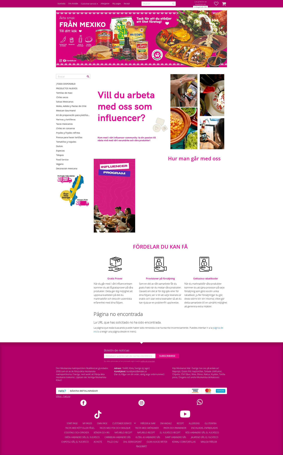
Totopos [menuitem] (60, 155)
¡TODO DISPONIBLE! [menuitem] (66, 83)
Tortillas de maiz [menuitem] (64, 92)
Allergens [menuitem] (194, 423)
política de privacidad (148, 361)
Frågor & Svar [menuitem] (147, 423)
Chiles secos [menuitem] (62, 97)
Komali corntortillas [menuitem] (184, 441)
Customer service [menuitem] (88, 4)
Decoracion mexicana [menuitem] (66, 168)
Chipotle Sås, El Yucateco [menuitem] (75, 441)
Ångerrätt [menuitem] (141, 446)
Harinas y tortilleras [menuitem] (66, 119)
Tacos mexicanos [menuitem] (64, 124)
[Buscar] (173, 4)
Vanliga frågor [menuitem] (209, 441)
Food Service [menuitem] (62, 159)
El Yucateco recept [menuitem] (170, 432)
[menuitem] (222, 440)
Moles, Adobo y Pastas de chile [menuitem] (71, 106)
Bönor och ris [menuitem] (102, 432)
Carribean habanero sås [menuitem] (118, 437)
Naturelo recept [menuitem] (123, 432)
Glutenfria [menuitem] (210, 423)
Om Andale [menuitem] (73, 3)
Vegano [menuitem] (59, 164)
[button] (217, 3)
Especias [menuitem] (60, 150)
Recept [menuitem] (127, 3)
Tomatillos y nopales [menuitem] (66, 141)
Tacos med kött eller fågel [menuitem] (80, 428)
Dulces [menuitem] (59, 146)
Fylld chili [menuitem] (112, 441)
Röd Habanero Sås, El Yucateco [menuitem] (202, 432)
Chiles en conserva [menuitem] (65, 128)
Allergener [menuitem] (105, 3)
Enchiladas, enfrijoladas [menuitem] (204, 428)
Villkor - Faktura (63, 396)
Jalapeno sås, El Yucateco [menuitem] (204, 437)
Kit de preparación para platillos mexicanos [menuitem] (73, 115)
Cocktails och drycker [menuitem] (76, 432)
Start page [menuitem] (72, 423)
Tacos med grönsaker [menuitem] (147, 428)
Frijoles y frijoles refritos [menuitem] (68, 132)
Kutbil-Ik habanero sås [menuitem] (148, 437)
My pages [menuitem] (116, 3)
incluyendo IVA (200, 7)
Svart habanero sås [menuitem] (175, 437)
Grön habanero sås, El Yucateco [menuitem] (82, 437)
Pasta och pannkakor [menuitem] (175, 428)
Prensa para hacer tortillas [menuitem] (69, 137)
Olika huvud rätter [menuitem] (157, 441)
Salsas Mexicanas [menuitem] (64, 101)
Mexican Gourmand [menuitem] (66, 110)
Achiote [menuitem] (98, 441)
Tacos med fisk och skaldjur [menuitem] (115, 428)
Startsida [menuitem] (61, 3)
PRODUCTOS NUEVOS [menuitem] (66, 88)
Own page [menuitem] (102, 423)
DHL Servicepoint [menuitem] (132, 441)
